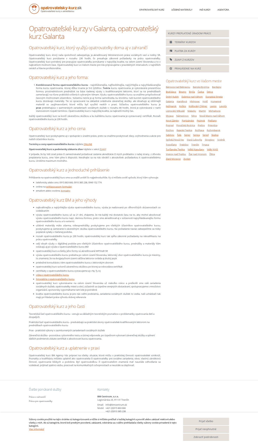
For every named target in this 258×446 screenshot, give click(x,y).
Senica (196, 135)
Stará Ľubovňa (194, 139)
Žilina (212, 154)
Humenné (216, 101)
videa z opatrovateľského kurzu (52, 274)
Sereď (206, 135)
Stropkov (209, 139)
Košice (182, 106)
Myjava (169, 115)
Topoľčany (171, 144)
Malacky (191, 110)
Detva (210, 91)
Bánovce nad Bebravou (178, 87)
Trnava (205, 144)
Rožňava (199, 130)
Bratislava (171, 91)
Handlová (182, 101)
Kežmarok (171, 106)
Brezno (182, 91)
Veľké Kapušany (196, 149)
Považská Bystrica (185, 125)
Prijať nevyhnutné (206, 429)
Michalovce (214, 110)
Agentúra (223, 9)
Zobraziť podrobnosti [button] (206, 437)
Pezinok (201, 120)
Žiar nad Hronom (198, 154)
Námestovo (182, 115)
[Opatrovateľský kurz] (69, 9)
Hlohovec (195, 101)
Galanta (170, 101)
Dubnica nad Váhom (192, 96)
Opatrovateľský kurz (151, 9)
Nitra (194, 115)
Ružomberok (213, 130)
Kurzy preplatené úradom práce (189, 33)
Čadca (201, 91)
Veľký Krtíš (212, 149)
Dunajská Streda (214, 96)
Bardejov (216, 87)
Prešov (201, 125)
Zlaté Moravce (173, 158)
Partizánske (188, 120)
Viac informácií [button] (36, 429)
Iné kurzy (204, 9)
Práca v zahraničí (37, 396)
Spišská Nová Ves (175, 139)
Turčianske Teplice (175, 149)
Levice (213, 106)
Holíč (205, 101)
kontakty (65, 190)
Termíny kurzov (185, 42)
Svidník (221, 139)
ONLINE (88, 144)
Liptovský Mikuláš (175, 110)
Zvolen (186, 158)
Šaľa (179, 135)
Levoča (223, 106)
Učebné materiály (181, 9)
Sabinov (170, 135)
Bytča (192, 91)
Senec (187, 135)
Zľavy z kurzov (184, 59)
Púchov (170, 130)
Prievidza (212, 125)
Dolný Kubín (172, 96)
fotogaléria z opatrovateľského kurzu (55, 279)
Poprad (170, 125)
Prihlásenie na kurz (187, 68)
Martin (202, 110)
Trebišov (184, 144)
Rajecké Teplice (184, 130)
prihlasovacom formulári (59, 186)
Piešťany (212, 120)
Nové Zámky (172, 120)
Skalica (214, 135)
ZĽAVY (103, 149)
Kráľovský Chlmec (198, 106)
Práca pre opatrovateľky (40, 401)
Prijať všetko (206, 421)
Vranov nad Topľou (176, 154)
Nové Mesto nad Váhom (212, 115)
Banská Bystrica (201, 87)
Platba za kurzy (185, 51)
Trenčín (195, 144)
